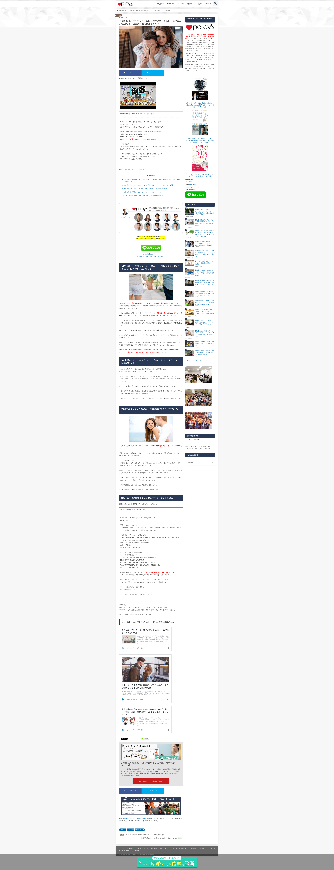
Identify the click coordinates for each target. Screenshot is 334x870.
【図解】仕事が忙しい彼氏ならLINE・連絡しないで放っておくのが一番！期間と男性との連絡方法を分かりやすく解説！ (204, 212)
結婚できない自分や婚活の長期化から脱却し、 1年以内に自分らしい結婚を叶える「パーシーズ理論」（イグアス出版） (200, 105)
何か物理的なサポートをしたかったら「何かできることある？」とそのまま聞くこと (149, 185)
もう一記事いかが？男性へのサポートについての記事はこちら (144, 195)
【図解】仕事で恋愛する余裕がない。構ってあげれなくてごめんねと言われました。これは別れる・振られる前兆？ (204, 272)
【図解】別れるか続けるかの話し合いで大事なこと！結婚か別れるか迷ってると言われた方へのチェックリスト (204, 283)
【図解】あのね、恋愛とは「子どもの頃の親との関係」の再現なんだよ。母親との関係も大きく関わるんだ (204, 312)
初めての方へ (160, 4)
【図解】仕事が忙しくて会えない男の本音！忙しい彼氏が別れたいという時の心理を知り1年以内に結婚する (204, 323)
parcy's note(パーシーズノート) (125, 4)
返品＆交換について (165, 848)
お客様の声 (189, 4)
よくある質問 (199, 4)
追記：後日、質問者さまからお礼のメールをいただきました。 (142, 192)
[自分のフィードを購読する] (185, 439)
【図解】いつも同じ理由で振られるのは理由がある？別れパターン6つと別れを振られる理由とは (204, 352)
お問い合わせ (208, 4)
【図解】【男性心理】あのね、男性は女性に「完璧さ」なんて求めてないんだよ (204, 343)
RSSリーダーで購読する (193, 439)
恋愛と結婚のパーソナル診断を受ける (150, 781)
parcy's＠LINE (192, 189)
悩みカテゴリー (140, 829)
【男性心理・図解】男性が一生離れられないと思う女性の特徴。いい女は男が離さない (204, 262)
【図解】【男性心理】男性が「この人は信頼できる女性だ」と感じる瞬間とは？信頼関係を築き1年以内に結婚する (204, 222)
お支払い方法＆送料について (180, 848)
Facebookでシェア (130, 73)
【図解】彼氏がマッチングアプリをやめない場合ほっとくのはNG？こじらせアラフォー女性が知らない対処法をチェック (205, 253)
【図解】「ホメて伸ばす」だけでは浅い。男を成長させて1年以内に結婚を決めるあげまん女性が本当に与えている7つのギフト (204, 233)
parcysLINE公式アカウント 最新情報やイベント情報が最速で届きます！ (151, 255)
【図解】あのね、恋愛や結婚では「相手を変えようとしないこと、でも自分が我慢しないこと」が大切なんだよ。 (204, 333)
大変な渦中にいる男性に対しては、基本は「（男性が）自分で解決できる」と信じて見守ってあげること (151, 180)
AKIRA (190, 181)
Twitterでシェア (152, 73)
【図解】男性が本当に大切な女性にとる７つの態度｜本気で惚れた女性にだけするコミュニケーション (204, 293)
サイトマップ (122, 848)
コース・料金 (180, 4)
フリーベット (135, 850)
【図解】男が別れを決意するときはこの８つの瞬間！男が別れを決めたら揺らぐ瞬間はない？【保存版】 (204, 243)
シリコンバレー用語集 (151, 848)
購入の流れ (193, 848)
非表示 (152, 175)
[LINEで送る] (145, 739)
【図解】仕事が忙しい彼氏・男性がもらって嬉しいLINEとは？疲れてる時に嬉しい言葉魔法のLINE (204, 302)
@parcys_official (193, 184)
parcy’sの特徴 (170, 4)
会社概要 (131, 848)
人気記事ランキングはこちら (193, 360)
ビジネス (123, 829)
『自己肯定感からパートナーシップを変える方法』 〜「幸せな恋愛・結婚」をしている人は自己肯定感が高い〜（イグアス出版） (200, 140)
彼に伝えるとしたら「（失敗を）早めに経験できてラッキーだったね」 (145, 188)
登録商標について (203, 848)
